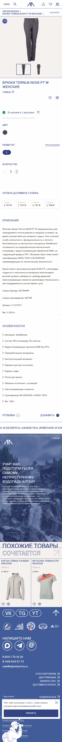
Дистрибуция (47, 678)
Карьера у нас (48, 681)
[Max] (7, 646)
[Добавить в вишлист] (50, 97)
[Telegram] (19, 646)
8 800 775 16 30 (12, 657)
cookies (29, 702)
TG (22, 613)
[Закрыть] (56, 702)
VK (8, 613)
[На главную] (31, 4)
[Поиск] (15, 4)
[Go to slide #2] (38, 69)
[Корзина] (57, 4)
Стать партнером (45, 674)
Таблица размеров (52, 145)
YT (35, 613)
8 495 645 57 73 (13, 661)
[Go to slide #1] (23, 69)
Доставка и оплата (44, 685)
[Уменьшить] (4, 171)
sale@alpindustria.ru (15, 666)
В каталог (55, 13)
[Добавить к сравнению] (57, 97)
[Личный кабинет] (43, 4)
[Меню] (6, 4)
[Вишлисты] (50, 4)
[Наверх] (56, 613)
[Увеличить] (16, 171)
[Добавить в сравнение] (8, 604)
